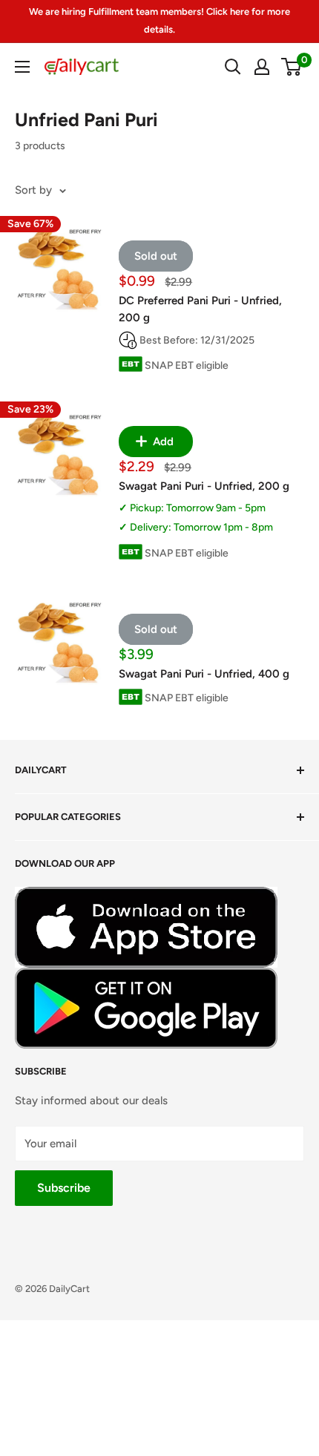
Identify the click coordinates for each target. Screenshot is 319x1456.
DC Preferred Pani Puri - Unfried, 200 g (200, 309)
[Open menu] (22, 67)
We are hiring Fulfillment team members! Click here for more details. (159, 20)
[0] (292, 67)
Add (162, 441)
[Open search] (233, 67)
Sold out (155, 256)
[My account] (261, 67)
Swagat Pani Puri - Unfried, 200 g (204, 486)
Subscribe (64, 1188)
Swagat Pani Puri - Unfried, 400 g (204, 674)
